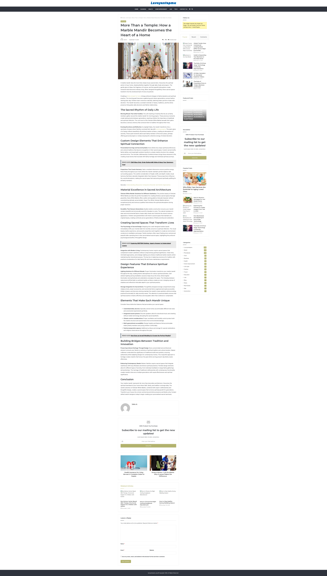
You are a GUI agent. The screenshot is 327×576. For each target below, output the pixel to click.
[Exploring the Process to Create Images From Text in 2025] (187, 209)
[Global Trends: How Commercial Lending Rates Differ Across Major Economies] (187, 46)
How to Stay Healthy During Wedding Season (167, 502)
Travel (185, 272)
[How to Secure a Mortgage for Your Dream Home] (187, 200)
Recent (194, 37)
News (185, 283)
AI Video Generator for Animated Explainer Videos (200, 75)
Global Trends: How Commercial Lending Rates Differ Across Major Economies (200, 47)
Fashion (186, 269)
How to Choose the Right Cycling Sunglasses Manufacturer (148, 503)
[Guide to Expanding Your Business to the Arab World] (187, 57)
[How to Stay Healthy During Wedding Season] (167, 495)
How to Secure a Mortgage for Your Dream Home (199, 199)
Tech (175, 9)
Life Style (128, 17)
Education (186, 274)
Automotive (187, 291)
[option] (194, 111)
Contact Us (183, 9)
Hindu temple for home (134, 96)
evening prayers (161, 129)
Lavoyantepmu (188, 247)
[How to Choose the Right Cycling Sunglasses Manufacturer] (148, 495)
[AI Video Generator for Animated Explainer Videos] (187, 75)
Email (122, 550)
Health (150, 9)
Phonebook (187, 253)
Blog (185, 280)
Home (136, 9)
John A (134, 404)
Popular (185, 37)
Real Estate (187, 285)
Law (171, 9)
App (185, 288)
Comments (203, 37)
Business (143, 9)
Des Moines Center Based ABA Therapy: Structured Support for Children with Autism (129, 504)
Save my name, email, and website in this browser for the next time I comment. (143, 556)
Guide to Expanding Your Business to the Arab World (200, 56)
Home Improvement (161, 9)
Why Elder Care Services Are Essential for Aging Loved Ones (194, 189)
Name (123, 543)
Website (152, 550)
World (185, 250)
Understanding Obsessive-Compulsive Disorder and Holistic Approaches (148, 185)
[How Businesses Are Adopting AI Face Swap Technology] (187, 218)
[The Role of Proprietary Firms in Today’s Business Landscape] (187, 84)
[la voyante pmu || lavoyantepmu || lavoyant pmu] (163, 3)
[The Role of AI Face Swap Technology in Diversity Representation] (187, 65)
